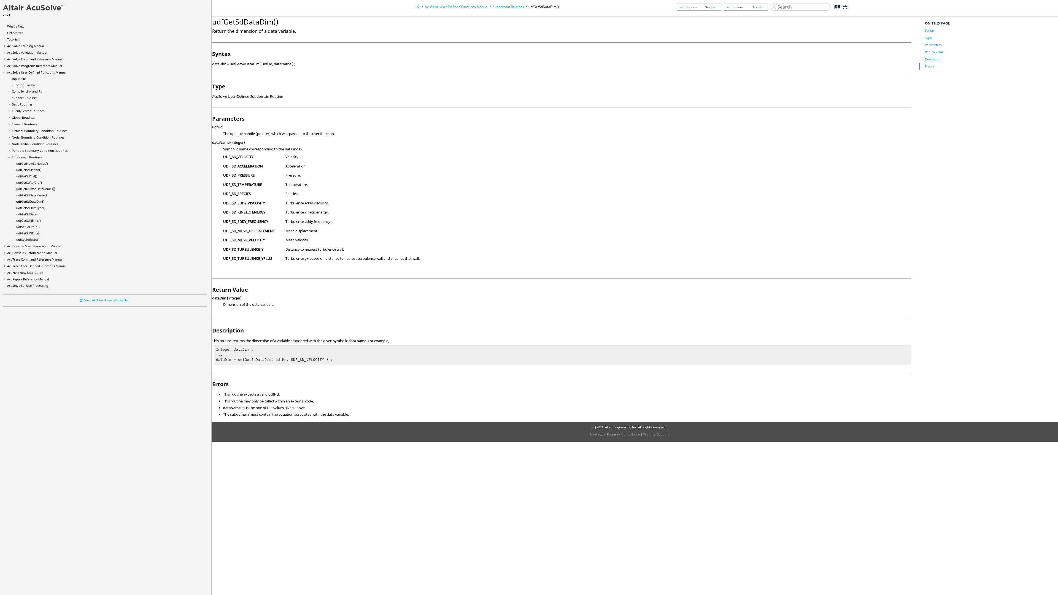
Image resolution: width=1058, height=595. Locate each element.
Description (933, 59)
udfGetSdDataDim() (30, 201)
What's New (15, 26)
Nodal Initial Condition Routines (35, 144)
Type (928, 38)
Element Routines (24, 124)
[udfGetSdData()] (735, 6)
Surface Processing (27, 285)
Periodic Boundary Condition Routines (40, 150)
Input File (19, 79)
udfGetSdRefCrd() (29, 182)
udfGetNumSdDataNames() (35, 189)
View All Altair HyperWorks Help (107, 300)
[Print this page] (845, 9)
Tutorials (13, 39)
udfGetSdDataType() (30, 208)
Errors (929, 66)
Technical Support (656, 434)
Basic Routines (22, 104)
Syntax (930, 30)
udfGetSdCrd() (26, 176)
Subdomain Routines (27, 157)
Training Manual (26, 46)
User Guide (25, 273)
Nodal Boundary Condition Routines (38, 137)
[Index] (835, 11)
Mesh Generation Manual (34, 246)
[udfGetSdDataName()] (688, 7)
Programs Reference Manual (34, 66)
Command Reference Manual (35, 59)
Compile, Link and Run (28, 91)
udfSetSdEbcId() (27, 239)
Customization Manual (32, 253)
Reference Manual (28, 279)
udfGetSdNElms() (28, 220)
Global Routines (23, 117)
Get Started (15, 33)
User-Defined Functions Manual (36, 72)
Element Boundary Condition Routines (39, 131)
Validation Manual (27, 52)
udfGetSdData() (27, 214)
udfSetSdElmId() (28, 227)
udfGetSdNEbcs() (28, 233)
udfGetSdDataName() (31, 195)
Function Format (24, 85)
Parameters (933, 45)
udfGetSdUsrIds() (28, 170)
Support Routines (24, 98)
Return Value (934, 52)
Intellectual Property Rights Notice (615, 434)
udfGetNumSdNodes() (32, 163)
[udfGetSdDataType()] (711, 7)
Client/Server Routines (28, 111)
